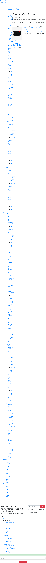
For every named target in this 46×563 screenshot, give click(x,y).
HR (5, 0)
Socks (7, 473)
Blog (7, 531)
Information (6, 535)
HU (4, 0)
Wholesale (8, 532)
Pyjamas (10, 104)
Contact (7, 529)
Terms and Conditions (11, 548)
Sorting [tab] (16, 25)
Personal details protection (12, 552)
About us (8, 528)
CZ (2, 0)
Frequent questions (10, 547)
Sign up (42, 506)
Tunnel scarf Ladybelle (17, 43)
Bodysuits (10, 16)
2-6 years (8, 67)
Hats (9, 39)
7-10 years (8, 121)
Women (5, 459)
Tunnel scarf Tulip (29, 30)
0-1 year (7, 8)
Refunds (7, 550)
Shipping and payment (11, 545)
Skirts (9, 325)
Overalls (10, 49)
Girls (4, 212)
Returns (7, 551)
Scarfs (9, 51)
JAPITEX (5, 527)
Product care (9, 538)
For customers (6, 544)
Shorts (9, 108)
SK (0, 0)
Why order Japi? (9, 539)
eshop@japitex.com (10, 522)
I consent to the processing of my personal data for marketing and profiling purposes (37, 511)
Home (16, 6)
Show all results (23, 561)
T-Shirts (7, 498)
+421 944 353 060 (10, 524)
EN (7, 0)
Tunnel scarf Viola (40, 30)
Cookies (7, 534)
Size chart (8, 537)
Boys (4, 6)
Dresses (10, 240)
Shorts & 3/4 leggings (10, 268)
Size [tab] (13, 25)
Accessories (11, 9)
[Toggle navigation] (2, 5)
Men (4, 483)
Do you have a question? (9, 518)
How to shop (9, 541)
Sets (9, 52)
